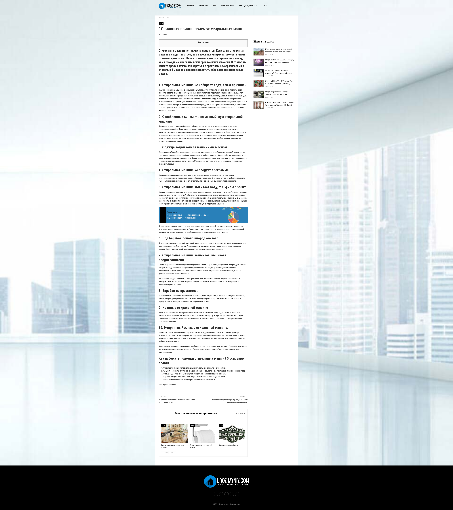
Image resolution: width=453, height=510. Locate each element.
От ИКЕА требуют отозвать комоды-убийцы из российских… (278, 71)
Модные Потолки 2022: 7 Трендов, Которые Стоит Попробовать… (279, 61)
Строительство (227, 6)
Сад (214, 6)
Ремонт (265, 6)
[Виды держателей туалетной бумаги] (203, 433)
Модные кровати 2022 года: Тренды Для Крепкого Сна (276, 93)
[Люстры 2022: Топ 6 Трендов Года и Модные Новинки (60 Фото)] (259, 83)
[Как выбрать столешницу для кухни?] (174, 433)
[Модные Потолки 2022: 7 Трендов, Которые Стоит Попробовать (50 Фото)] (259, 62)
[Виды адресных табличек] (232, 433)
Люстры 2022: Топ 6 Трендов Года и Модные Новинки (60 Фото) (279, 82)
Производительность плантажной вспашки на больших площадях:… (278, 50)
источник (163, 110)
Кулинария (203, 6)
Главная (190, 6)
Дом (161, 23)
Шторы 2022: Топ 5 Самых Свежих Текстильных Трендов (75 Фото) (279, 103)
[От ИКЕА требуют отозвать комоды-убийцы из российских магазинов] (259, 73)
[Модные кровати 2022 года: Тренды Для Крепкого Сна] (259, 94)
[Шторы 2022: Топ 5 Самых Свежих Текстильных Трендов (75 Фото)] (259, 105)
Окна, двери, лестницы (248, 6)
